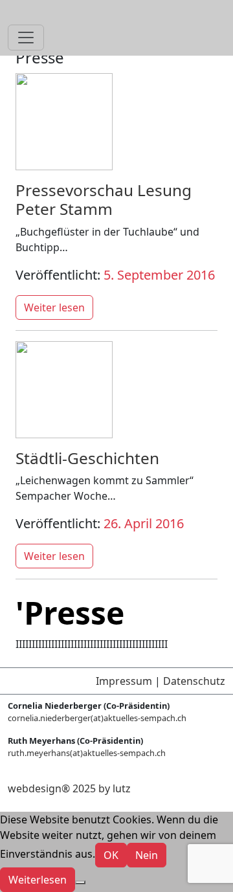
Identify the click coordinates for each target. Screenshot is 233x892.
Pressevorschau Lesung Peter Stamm (104, 199)
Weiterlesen (37, 880)
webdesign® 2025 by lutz (69, 788)
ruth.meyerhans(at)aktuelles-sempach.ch (87, 753)
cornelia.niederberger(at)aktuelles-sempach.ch (97, 718)
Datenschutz (194, 681)
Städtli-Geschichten (87, 458)
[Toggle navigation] (26, 37)
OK (111, 855)
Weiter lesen (54, 307)
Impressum (124, 681)
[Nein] (80, 882)
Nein (146, 855)
